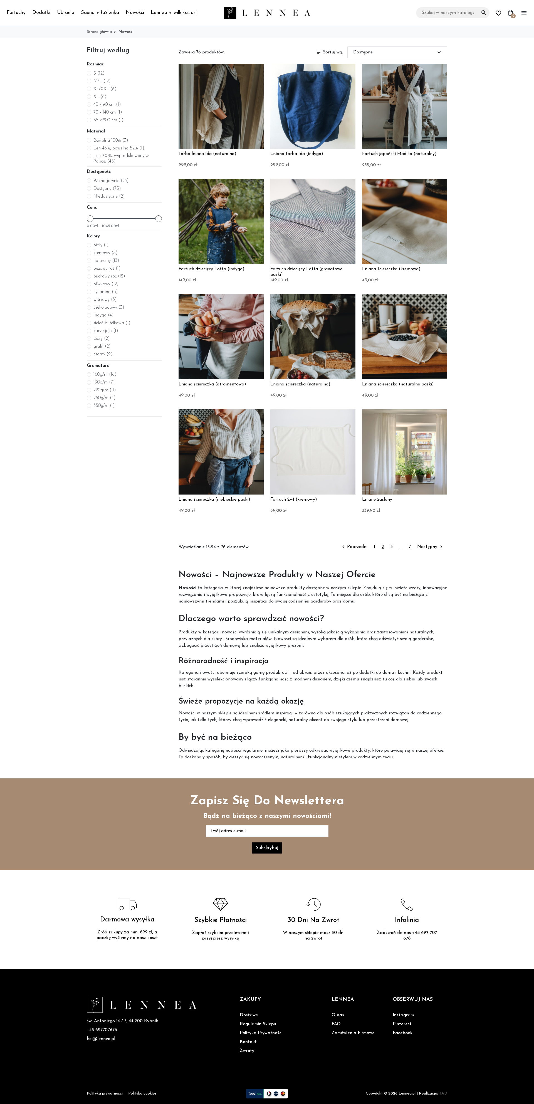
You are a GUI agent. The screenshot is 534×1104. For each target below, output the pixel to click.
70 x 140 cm (107, 112)
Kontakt (248, 1042)
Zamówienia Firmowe (353, 1033)
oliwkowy (106, 284)
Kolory (93, 236)
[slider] (90, 218)
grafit (102, 346)
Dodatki (41, 12)
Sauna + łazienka (100, 12)
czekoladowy (108, 307)
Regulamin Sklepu (258, 1024)
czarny (103, 354)
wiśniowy (105, 299)
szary (101, 338)
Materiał (96, 131)
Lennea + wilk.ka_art (174, 12)
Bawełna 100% (110, 140)
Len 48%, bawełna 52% (118, 148)
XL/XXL (105, 89)
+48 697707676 (102, 1030)
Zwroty (247, 1051)
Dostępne (397, 52)
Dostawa (249, 1015)
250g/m (104, 398)
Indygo (103, 315)
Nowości (135, 12)
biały (101, 245)
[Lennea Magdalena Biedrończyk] (267, 12)
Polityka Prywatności (261, 1033)
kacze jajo (105, 331)
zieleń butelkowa (111, 323)
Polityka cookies (142, 1093)
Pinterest (402, 1024)
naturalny (106, 261)
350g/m (104, 406)
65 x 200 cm (108, 120)
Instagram (403, 1015)
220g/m (104, 390)
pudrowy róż (109, 276)
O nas (338, 1015)
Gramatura (98, 365)
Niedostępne (109, 196)
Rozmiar (95, 64)
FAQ (336, 1024)
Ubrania (65, 12)
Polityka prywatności (105, 1093)
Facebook (402, 1033)
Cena (92, 207)
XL (100, 97)
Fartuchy (16, 12)
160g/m (105, 374)
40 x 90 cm (107, 104)
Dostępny (107, 188)
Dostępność (99, 171)
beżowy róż (107, 268)
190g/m (104, 382)
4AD (443, 1093)
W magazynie (111, 181)
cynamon (105, 292)
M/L (102, 81)
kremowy (105, 253)
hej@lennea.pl (101, 1039)
